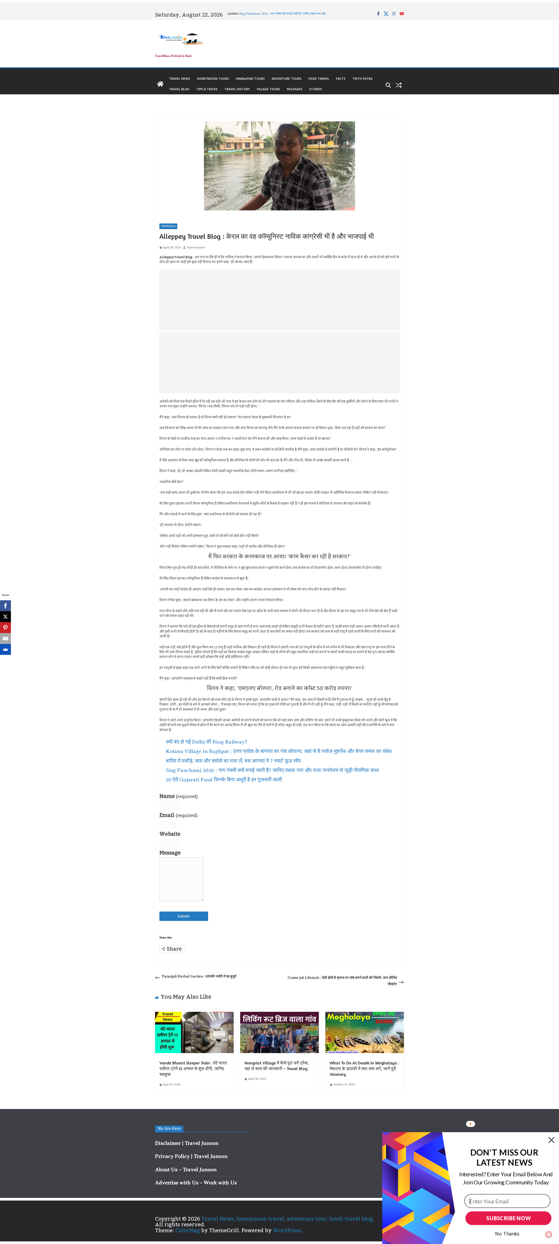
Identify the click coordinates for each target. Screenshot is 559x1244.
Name (178, 796)
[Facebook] (5, 605)
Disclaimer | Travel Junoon (187, 1143)
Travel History (237, 89)
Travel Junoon (195, 247)
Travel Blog (179, 89)
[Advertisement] (279, 299)
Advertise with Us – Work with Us (196, 1182)
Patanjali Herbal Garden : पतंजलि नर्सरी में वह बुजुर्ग (199, 976)
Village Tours (268, 89)
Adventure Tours (286, 78)
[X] (5, 616)
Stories (315, 89)
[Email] (5, 638)
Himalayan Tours (250, 78)
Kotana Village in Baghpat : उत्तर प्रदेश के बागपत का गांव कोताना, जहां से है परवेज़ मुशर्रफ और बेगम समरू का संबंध (279, 751)
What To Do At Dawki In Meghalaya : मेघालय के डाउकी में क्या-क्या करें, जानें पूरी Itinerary (364, 1068)
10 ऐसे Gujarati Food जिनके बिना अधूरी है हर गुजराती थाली (224, 779)
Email (178, 815)
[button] (504, 1158)
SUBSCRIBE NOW (508, 1218)
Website (169, 834)
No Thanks (507, 1233)
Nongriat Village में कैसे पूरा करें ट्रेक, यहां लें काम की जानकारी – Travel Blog (277, 1065)
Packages (294, 89)
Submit (184, 916)
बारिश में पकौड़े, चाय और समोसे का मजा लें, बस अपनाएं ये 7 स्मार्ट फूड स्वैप (279, 13)
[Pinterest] (5, 627)
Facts (340, 78)
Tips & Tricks (206, 89)
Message (170, 853)
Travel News (179, 78)
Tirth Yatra (362, 78)
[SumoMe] (5, 649)
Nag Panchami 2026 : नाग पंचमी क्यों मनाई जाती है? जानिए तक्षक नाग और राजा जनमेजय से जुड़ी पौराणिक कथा (272, 770)
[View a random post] (398, 85)
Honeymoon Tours (213, 78)
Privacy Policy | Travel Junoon (191, 1156)
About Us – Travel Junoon (186, 1169)
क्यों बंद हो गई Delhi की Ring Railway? (206, 742)
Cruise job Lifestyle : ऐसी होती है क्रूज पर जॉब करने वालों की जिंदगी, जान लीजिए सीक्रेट (342, 981)
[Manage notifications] (548, 1234)
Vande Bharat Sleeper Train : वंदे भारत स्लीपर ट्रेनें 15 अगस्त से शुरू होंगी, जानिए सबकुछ (193, 1068)
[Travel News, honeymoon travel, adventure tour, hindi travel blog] (160, 84)
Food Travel (318, 78)
